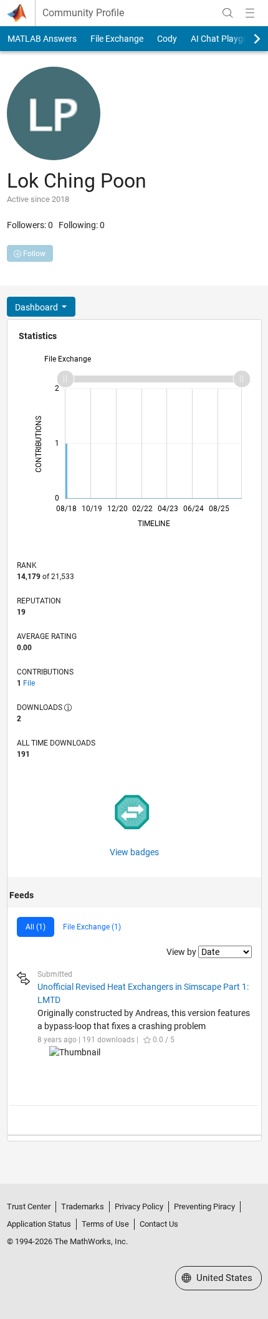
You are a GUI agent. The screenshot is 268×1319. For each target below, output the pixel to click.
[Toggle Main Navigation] (250, 13)
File (29, 683)
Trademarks (82, 1206)
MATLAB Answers (42, 39)
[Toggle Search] (227, 13)
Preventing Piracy (204, 1206)
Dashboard (37, 307)
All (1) (35, 927)
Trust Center (28, 1206)
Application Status (39, 1224)
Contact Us (159, 1224)
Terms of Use (105, 1224)
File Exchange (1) (92, 927)
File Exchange (116, 39)
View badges (134, 852)
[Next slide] (246, 38)
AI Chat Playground (228, 39)
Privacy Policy (139, 1206)
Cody (167, 39)
